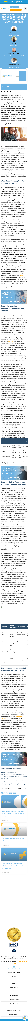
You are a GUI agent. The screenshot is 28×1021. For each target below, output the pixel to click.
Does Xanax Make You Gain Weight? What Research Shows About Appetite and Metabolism (13, 866)
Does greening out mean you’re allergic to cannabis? (13, 781)
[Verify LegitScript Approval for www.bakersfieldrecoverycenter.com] (14, 952)
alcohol (21, 275)
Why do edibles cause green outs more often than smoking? (14, 777)
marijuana (11, 341)
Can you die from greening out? (11, 772)
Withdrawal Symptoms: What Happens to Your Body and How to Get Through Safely (13, 814)
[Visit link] (14, 31)
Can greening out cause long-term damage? (14, 784)
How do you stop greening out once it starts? (14, 774)
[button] (25, 8)
